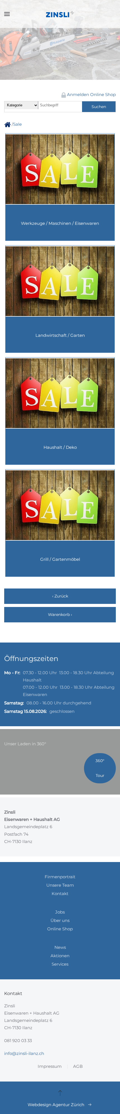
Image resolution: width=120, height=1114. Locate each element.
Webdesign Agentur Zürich (56, 1104)
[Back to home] (60, 14)
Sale (17, 124)
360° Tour (99, 768)
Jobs (60, 912)
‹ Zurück (60, 596)
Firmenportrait (60, 876)
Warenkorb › (60, 614)
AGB (78, 1066)
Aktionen (60, 955)
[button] (7, 14)
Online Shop (60, 928)
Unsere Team (60, 885)
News (60, 947)
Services (60, 964)
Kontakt (60, 893)
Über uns (60, 920)
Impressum (50, 1066)
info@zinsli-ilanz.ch (24, 1053)
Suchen (99, 106)
